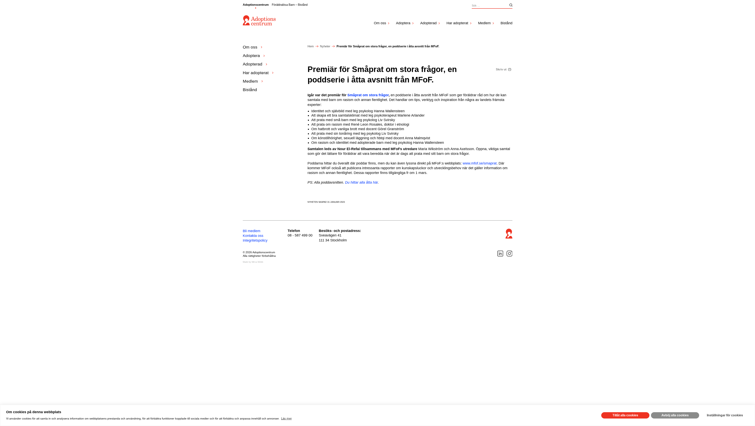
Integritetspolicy (255, 240)
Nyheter (325, 46)
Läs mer (286, 418)
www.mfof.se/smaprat (480, 163)
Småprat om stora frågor (368, 95)
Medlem (484, 23)
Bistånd (506, 23)
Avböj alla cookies (675, 415)
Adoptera (403, 23)
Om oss (380, 23)
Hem (311, 46)
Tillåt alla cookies (625, 415)
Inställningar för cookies (725, 415)
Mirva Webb (257, 262)
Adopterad (428, 23)
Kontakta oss (253, 236)
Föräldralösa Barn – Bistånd (290, 4)
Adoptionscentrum (256, 4)
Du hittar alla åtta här (361, 182)
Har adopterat (457, 23)
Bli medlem (251, 231)
